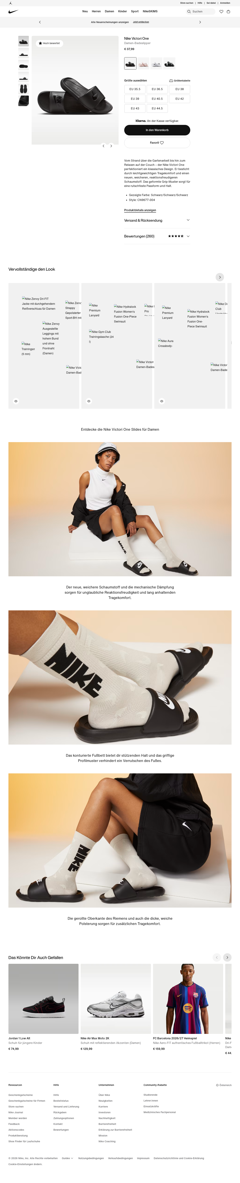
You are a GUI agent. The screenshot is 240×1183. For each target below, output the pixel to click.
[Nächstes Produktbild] (111, 146)
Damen (109, 11)
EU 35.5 (134, 89)
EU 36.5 (157, 89)
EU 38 (180, 89)
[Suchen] (189, 11)
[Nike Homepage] (13, 11)
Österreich (225, 1085)
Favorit (154, 142)
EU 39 (135, 98)
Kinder (122, 11)
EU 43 (135, 108)
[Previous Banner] (40, 22)
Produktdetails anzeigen (140, 210)
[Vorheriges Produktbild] (103, 146)
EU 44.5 (157, 108)
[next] (220, 277)
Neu (85, 11)
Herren (96, 11)
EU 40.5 (157, 98)
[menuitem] (203, 3)
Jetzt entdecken (141, 22)
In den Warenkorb (157, 130)
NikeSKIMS (150, 11)
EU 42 (180, 98)
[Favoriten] (221, 11)
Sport (135, 11)
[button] (23, 53)
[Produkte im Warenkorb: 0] (228, 11)
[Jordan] (10, 3)
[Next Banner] (200, 22)
